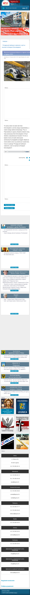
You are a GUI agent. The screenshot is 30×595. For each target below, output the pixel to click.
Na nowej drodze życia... (9, 254)
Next (26, 19)
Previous (3, 19)
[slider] (15, 20)
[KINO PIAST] (22, 441)
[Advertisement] (15, 103)
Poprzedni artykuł (9, 205)
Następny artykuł (9, 208)
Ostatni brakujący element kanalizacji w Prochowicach (15, 233)
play (6, 151)
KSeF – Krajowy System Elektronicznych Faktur (14, 299)
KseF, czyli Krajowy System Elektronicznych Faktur (15, 301)
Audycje (5, 41)
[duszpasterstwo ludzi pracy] (22, 424)
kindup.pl (15, 592)
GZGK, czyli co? (7, 393)
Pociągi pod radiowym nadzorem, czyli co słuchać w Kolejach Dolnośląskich (13, 46)
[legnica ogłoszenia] (22, 406)
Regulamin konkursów (7, 580)
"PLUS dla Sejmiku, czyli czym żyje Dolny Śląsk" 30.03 (16, 381)
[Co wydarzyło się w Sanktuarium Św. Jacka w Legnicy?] (7, 406)
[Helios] (7, 441)
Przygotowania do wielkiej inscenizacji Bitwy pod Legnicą (16, 391)
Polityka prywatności (7, 586)
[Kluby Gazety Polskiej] (7, 424)
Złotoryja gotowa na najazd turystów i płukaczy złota (15, 357)
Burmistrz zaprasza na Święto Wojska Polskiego (14, 367)
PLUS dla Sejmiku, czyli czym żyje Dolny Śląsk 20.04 (15, 379)
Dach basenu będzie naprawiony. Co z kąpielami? (15, 369)
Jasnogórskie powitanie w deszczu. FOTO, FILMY (15, 253)
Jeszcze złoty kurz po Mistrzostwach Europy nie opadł (15, 355)
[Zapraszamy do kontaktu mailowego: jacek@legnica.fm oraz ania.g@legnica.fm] (15, 31)
